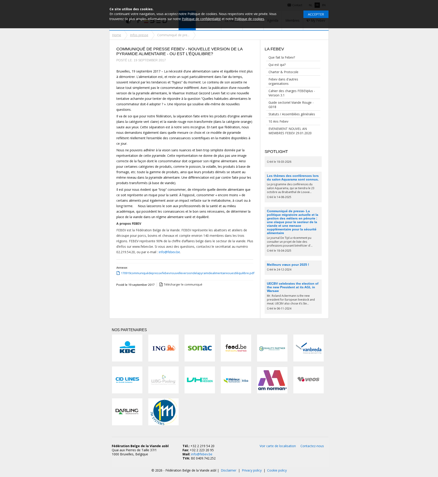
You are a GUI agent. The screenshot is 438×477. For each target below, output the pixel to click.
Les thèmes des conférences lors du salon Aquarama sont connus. (293, 177)
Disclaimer (228, 470)
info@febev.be (169, 252)
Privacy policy (252, 470)
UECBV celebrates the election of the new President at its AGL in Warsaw (292, 287)
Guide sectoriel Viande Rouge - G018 (291, 104)
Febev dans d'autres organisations (283, 81)
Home (116, 35)
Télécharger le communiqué (183, 284)
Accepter (316, 14)
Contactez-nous (312, 446)
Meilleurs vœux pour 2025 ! (288, 264)
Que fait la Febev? (282, 57)
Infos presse (139, 35)
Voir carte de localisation (278, 446)
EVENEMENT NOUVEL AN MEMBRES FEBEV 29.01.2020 (290, 130)
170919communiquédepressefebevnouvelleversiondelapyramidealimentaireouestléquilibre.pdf (186, 273)
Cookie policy (277, 470)
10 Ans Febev (278, 121)
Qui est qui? (277, 64)
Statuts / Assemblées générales (292, 114)
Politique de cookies (249, 19)
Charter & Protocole (283, 72)
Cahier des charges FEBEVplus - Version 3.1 (292, 93)
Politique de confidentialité (201, 19)
